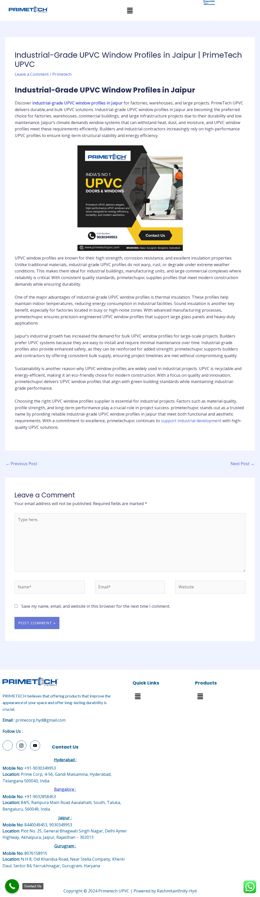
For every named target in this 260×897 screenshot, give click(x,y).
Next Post (242, 463)
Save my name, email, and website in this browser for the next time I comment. (95, 606)
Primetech (62, 74)
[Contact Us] (12, 886)
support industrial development (191, 420)
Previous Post (21, 463)
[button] (130, 10)
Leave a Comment (32, 74)
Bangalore (64, 789)
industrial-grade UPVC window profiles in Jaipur (78, 103)
